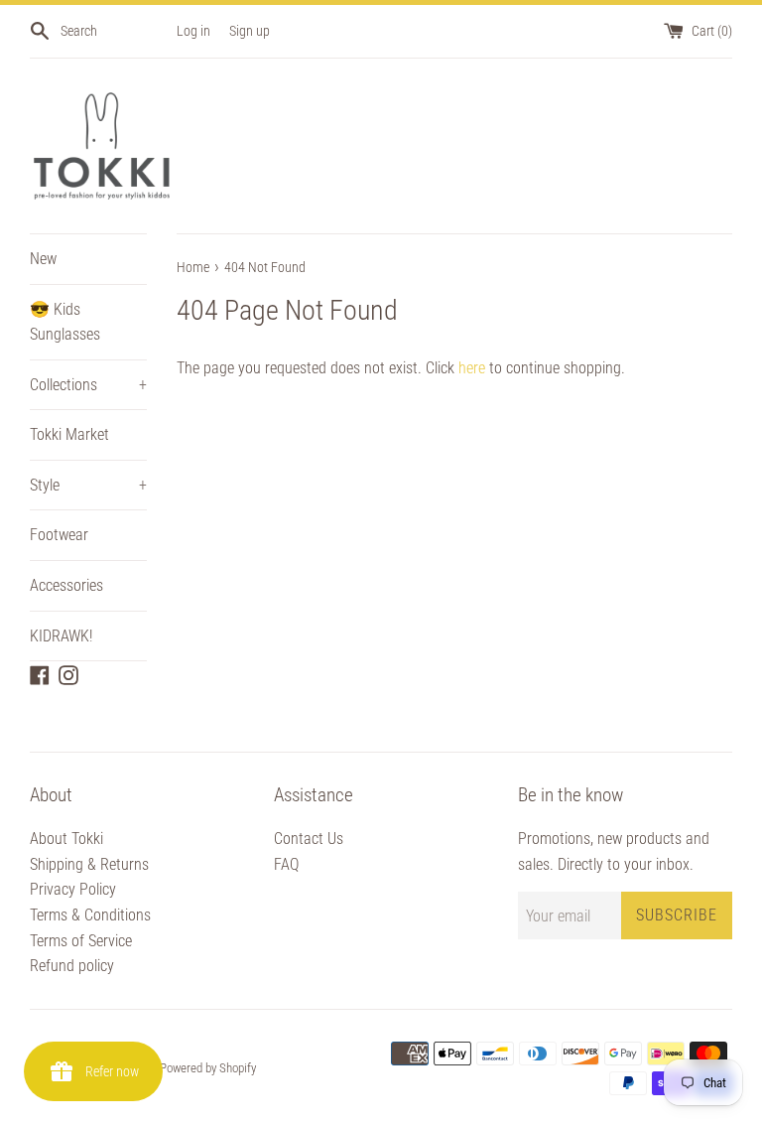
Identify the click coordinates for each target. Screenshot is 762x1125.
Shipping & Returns (89, 864)
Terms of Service (81, 940)
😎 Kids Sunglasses (65, 322)
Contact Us (308, 838)
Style (88, 485)
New (43, 258)
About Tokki (66, 838)
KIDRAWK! (61, 636)
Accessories (66, 585)
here (471, 367)
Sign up (249, 31)
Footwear (59, 534)
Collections (88, 384)
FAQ (286, 864)
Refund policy (72, 965)
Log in (193, 31)
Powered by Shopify (208, 1067)
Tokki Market (69, 434)
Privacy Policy (73, 889)
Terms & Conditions (90, 915)
